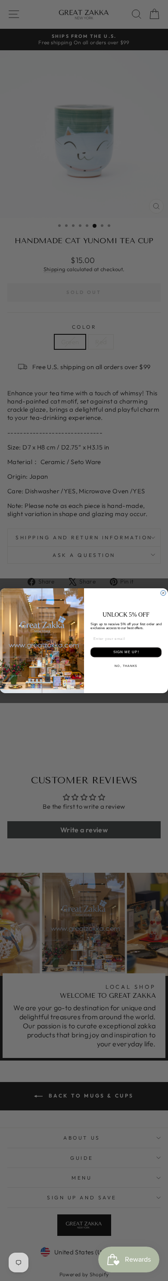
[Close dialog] (163, 593)
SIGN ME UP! (126, 652)
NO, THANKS (126, 665)
